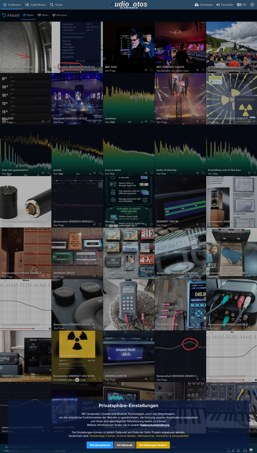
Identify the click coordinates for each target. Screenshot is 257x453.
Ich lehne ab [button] (124, 445)
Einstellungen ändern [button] (153, 445)
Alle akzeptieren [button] (100, 445)
